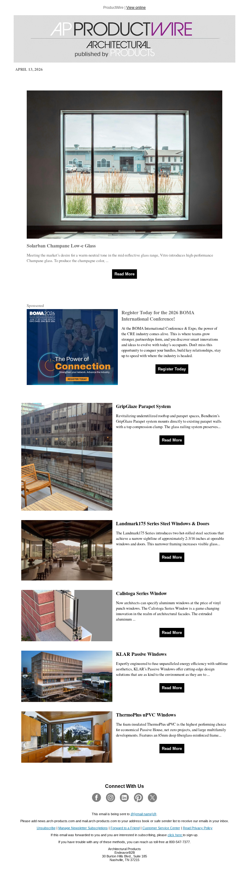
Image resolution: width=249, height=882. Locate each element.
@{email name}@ (143, 814)
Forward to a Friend (125, 828)
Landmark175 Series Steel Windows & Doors (162, 523)
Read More (124, 274)
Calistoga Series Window (141, 593)
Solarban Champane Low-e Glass (61, 245)
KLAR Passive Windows (141, 653)
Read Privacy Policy (198, 828)
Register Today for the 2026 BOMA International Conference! (158, 315)
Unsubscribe (46, 828)
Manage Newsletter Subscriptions (83, 828)
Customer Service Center (161, 828)
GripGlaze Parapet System (143, 406)
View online (136, 7)
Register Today (172, 369)
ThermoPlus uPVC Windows (146, 714)
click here (175, 835)
